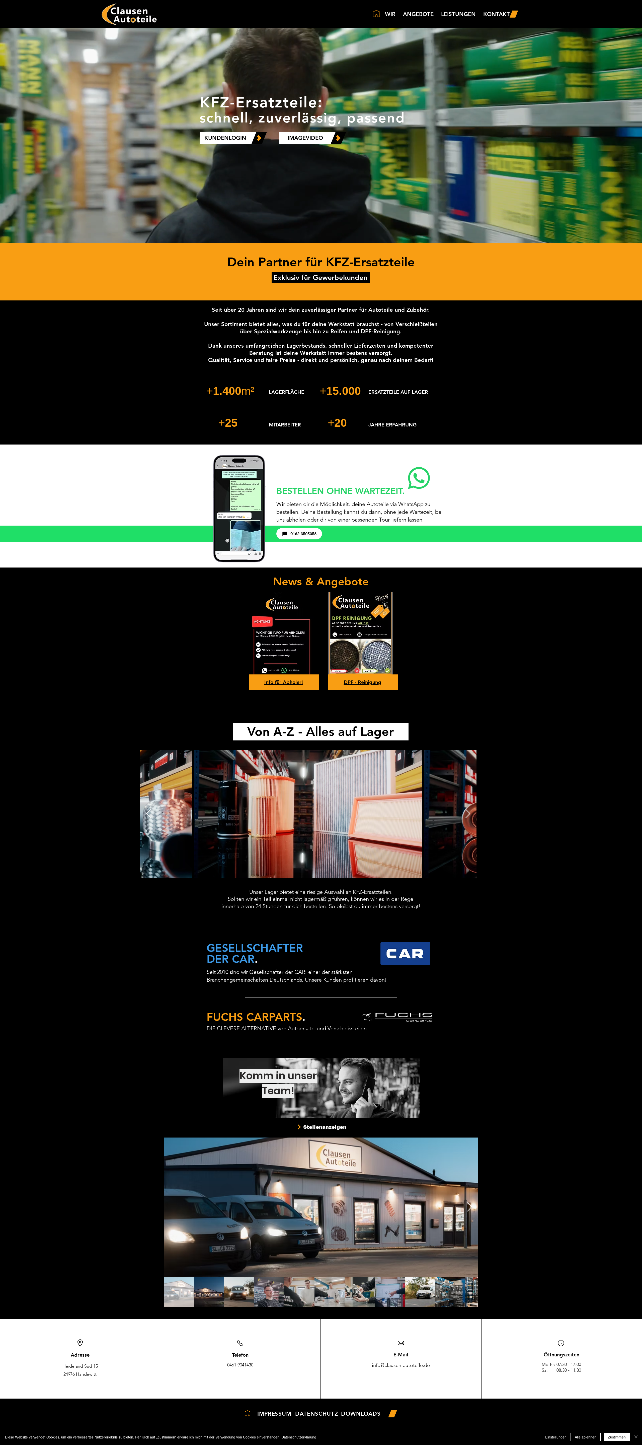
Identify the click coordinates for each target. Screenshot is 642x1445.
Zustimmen (617, 1436)
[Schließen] (636, 1437)
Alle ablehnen (585, 1436)
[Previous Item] (148, 814)
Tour (385, 519)
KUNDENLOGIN (225, 138)
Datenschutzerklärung (298, 1436)
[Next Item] (469, 1207)
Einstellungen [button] (556, 1436)
